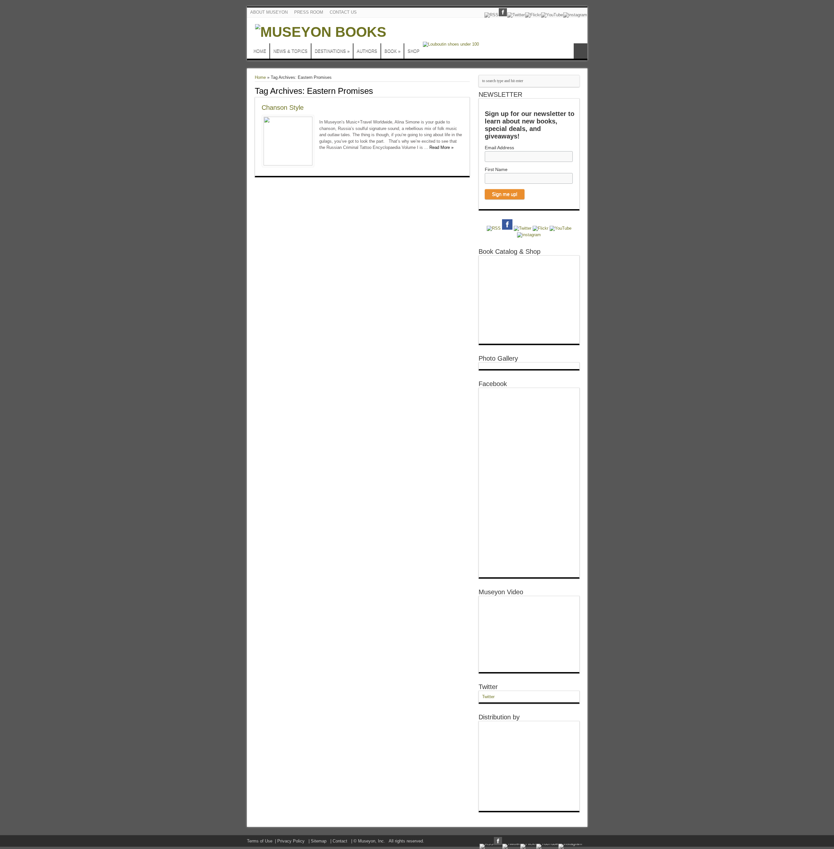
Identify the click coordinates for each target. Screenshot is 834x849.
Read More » (441, 147)
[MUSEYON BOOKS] (320, 32)
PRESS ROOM (308, 12)
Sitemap (318, 841)
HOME (259, 51)
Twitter (488, 686)
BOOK (392, 51)
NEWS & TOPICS (290, 51)
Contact (340, 841)
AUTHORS (367, 51)
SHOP (414, 51)
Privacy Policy (291, 841)
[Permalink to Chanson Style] (288, 164)
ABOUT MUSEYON (269, 12)
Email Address (499, 147)
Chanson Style (283, 107)
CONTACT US (343, 12)
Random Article (580, 51)
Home (260, 77)
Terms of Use (259, 841)
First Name (496, 169)
